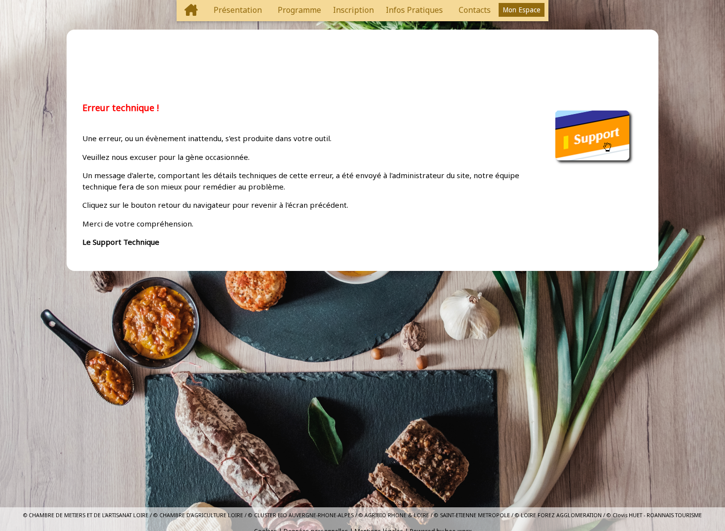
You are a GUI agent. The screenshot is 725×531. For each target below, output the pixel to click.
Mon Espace (522, 9)
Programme (299, 9)
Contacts (475, 9)
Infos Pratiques (414, 9)
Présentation (238, 9)
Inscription (353, 9)
